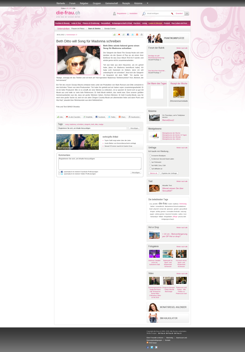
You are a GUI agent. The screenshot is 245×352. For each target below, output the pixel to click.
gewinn (176, 209)
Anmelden (133, 13)
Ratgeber (84, 3)
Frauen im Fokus (77, 29)
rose (184, 214)
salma (180, 214)
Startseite (60, 3)
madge (101, 124)
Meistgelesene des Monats (171, 137)
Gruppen (97, 3)
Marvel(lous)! (168, 120)
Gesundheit (105, 23)
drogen (152, 211)
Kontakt (167, 340)
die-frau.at (161, 333)
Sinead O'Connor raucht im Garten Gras (118, 146)
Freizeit (167, 23)
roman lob (162, 209)
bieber (152, 206)
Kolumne (138, 3)
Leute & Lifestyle (155, 23)
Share (123, 117)
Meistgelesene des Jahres (171, 139)
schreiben (80, 124)
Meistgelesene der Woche (171, 133)
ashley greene (161, 211)
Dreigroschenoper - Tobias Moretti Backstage (168, 289)
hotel (151, 209)
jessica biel (182, 216)
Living (144, 23)
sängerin (87, 124)
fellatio (161, 216)
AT (67, 8)
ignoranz (170, 209)
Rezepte (126, 3)
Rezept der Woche (179, 83)
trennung (182, 204)
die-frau (163, 203)
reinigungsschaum (167, 219)
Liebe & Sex (76, 23)
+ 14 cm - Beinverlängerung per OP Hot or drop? (174, 235)
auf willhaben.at (157, 169)
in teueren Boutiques (159, 155)
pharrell (156, 209)
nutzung (183, 211)
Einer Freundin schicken (155, 337)
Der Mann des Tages (156, 83)
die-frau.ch (177, 333)
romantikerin (160, 206)
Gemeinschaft (111, 3)
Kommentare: (71, 35)
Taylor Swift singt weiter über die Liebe (117, 140)
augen (152, 214)
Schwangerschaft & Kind (122, 23)
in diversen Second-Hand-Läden (163, 159)
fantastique (154, 216)
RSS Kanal (152, 343)
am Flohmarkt (156, 162)
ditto (96, 124)
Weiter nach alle (182, 48)
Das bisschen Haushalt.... (157, 70)
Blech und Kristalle (65, 148)
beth (92, 124)
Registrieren (121, 13)
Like (61, 117)
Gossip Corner (110, 29)
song (67, 124)
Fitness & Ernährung (91, 23)
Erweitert (179, 13)
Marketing (169, 337)
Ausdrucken (135, 117)
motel (170, 204)
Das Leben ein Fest (179, 23)
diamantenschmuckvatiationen (175, 206)
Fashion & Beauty (62, 23)
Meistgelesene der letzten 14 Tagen (174, 135)
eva (150, 204)
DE (70, 8)
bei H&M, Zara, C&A (159, 165)
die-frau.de (169, 333)
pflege (175, 217)
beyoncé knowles (171, 214)
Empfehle (89, 117)
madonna (72, 124)
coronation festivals (173, 211)
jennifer (155, 204)
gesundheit (183, 209)
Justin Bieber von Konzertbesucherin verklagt (120, 143)
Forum (72, 3)
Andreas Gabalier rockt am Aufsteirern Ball (154, 262)
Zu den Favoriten (74, 117)
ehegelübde (168, 216)
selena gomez (160, 214)
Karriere (137, 23)
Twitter (113, 117)
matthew (176, 204)
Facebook (101, 117)
